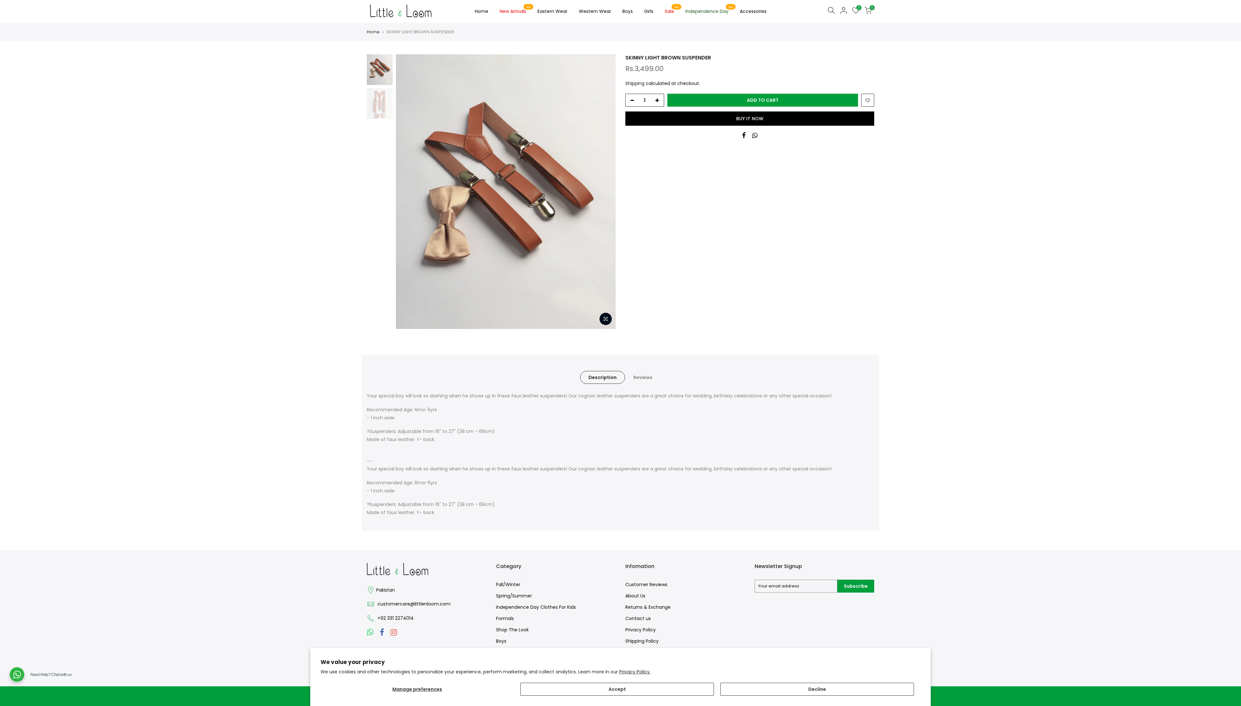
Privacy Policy (640, 630)
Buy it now (749, 118)
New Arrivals (515, 10)
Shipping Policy (642, 641)
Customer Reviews (646, 584)
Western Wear (595, 11)
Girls (648, 11)
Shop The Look (512, 630)
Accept (617, 689)
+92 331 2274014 (395, 618)
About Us (635, 596)
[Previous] (407, 191)
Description (603, 377)
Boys (627, 11)
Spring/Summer (514, 596)
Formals (505, 618)
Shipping (634, 83)
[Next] (604, 191)
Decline (817, 689)
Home (481, 11)
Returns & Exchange (648, 607)
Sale (672, 10)
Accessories (753, 11)
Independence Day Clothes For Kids (536, 607)
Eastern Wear (552, 11)
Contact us (638, 618)
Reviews (642, 377)
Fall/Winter (508, 584)
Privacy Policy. (635, 672)
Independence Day (709, 10)
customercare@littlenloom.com (414, 604)
